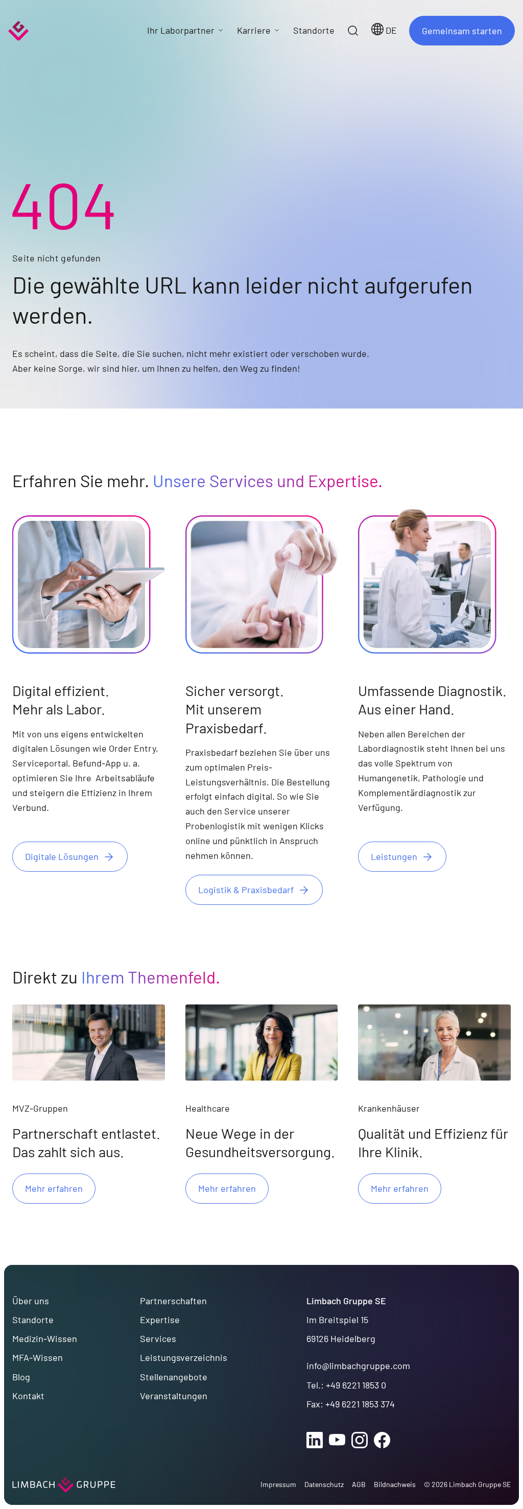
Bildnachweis (395, 1484)
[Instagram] (359, 1440)
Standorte (33, 1319)
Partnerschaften (173, 1300)
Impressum (278, 1484)
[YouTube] (337, 1440)
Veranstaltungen (173, 1395)
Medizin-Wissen (44, 1338)
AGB (359, 1484)
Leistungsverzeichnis (183, 1357)
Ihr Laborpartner (181, 30)
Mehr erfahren (54, 1188)
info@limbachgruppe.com (358, 1365)
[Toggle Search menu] (353, 31)
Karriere (254, 30)
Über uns (30, 1300)
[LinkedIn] (314, 1440)
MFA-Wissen (37, 1357)
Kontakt (28, 1395)
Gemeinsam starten (462, 30)
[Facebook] (382, 1440)
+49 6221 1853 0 (356, 1385)
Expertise (160, 1319)
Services (158, 1338)
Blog (21, 1376)
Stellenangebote (173, 1376)
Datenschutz (324, 1484)
